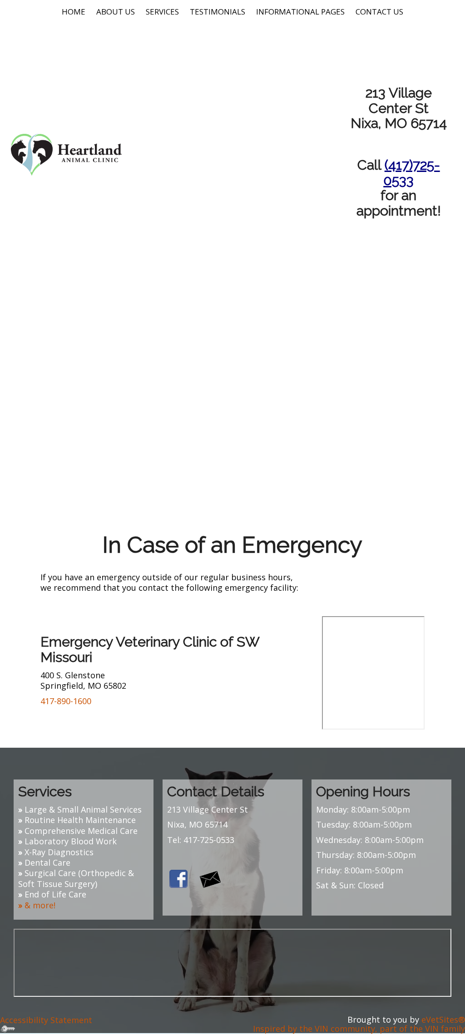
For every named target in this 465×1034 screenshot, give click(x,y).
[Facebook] (178, 877)
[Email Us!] (210, 877)
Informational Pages (300, 11)
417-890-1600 (65, 701)
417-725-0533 (208, 839)
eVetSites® (443, 1019)
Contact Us (379, 11)
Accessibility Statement (46, 1019)
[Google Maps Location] (232, 993)
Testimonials (217, 11)
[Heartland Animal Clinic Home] (66, 153)
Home (73, 11)
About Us (115, 11)
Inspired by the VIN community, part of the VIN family (359, 1028)
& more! (40, 905)
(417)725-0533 (411, 172)
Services (162, 11)
